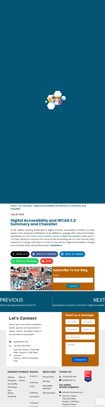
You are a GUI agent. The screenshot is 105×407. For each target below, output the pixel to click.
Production (12, 380)
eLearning (12, 396)
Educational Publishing (34, 400)
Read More (56, 245)
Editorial (11, 377)
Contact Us (80, 359)
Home (13, 205)
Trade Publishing (34, 389)
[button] (19, 254)
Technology (12, 387)
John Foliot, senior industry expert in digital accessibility (53, 236)
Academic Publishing (34, 379)
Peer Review (11, 391)
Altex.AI (22, 377)
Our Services (25, 205)
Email (56, 275)
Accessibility (12, 384)
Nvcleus (22, 380)
